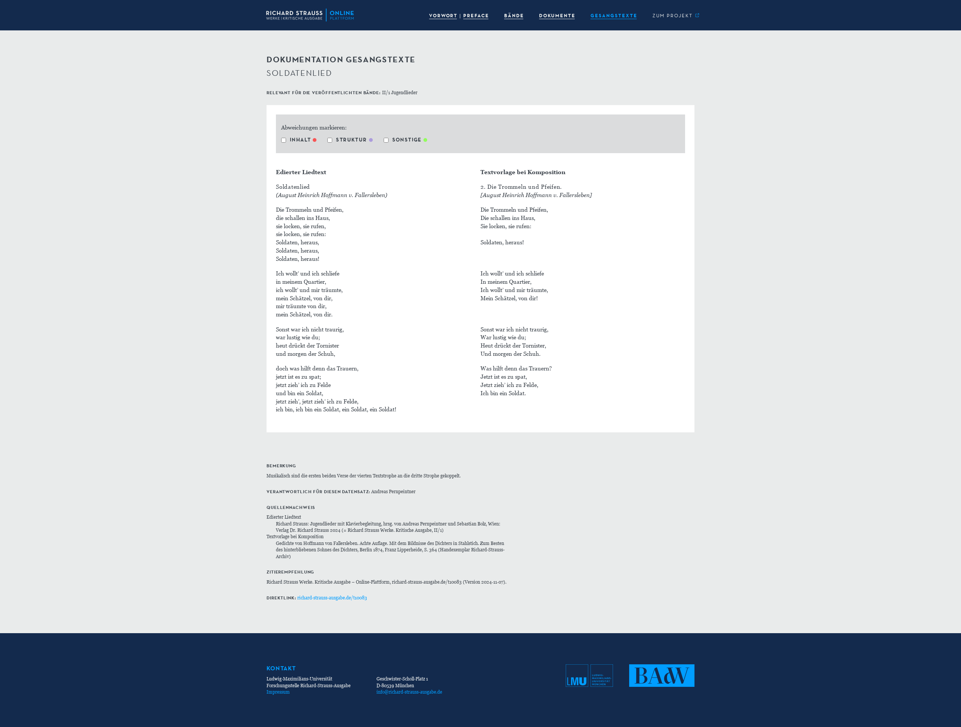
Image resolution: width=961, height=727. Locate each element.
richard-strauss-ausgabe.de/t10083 (332, 598)
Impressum (278, 692)
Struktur (351, 139)
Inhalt (300, 139)
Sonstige (407, 139)
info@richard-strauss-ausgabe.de (409, 692)
